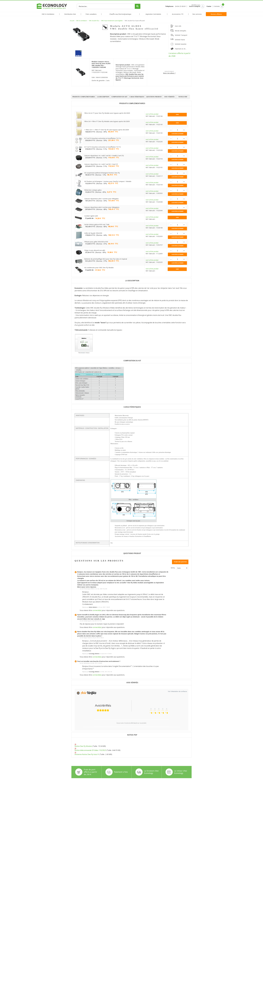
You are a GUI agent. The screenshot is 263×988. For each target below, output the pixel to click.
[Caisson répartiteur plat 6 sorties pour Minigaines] (79, 209)
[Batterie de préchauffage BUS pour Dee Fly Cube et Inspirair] (79, 261)
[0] (219, 6)
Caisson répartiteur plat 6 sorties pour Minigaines (101, 207)
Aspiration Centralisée (153, 14)
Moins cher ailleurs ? (169, 73)
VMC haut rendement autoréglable (112, 21)
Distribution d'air (70, 14)
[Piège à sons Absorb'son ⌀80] (79, 252)
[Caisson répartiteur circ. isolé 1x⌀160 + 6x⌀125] (79, 166)
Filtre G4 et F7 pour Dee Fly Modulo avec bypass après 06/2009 (107, 113)
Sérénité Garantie (180, 44)
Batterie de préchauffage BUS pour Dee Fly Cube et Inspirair (105, 259)
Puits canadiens (91, 14)
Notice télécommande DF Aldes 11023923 (90, 750)
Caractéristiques (136, 97)
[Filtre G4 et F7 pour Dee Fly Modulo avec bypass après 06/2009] (79, 115)
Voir (177, 114)
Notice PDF (182, 97)
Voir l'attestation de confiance (177, 691)
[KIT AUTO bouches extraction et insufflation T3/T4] (79, 140)
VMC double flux (94, 21)
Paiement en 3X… (180, 49)
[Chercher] (137, 6)
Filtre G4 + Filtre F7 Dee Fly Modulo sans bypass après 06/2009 (107, 121)
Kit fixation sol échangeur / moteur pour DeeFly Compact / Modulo (107, 181)
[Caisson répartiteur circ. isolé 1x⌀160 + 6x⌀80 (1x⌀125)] (79, 158)
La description (103, 97)
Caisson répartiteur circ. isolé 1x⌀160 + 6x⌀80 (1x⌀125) (104, 155)
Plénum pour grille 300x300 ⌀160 (96, 242)
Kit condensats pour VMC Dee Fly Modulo (99, 267)
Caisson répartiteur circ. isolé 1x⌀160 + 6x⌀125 (101, 164)
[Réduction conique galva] (79, 192)
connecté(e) (96, 610)
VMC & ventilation (81, 21)
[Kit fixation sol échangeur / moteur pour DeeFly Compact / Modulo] (79, 183)
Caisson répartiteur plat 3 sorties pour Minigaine (101, 199)
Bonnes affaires (216, 14)
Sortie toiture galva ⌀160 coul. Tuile (96, 224)
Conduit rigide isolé (91, 216)
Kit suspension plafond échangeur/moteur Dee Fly (102, 173)
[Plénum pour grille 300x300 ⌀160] (79, 244)
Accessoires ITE (177, 14)
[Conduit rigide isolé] (79, 218)
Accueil (72, 21)
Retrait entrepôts (180, 31)
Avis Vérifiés (169, 97)
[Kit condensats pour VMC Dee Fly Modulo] (79, 270)
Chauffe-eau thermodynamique (120, 14)
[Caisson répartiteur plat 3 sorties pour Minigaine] (79, 201)
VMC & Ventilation (48, 14)
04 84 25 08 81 (180, 6)
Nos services (197, 14)
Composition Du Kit (119, 97)
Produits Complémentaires (83, 97)
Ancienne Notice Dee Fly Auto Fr (87, 754)
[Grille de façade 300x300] (79, 235)
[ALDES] (76, 52)
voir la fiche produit (152, 114)
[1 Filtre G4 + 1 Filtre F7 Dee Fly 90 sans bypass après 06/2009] (79, 132)
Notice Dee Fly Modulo (83, 746)
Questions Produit (154, 97)
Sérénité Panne (180, 40)
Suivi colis (178, 26)
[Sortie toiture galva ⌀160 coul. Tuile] (79, 227)
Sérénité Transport (181, 35)
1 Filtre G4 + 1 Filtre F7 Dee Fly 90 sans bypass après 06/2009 (106, 130)
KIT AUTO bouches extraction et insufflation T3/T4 (102, 138)
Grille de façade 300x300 (93, 233)
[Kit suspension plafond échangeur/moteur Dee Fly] (79, 175)
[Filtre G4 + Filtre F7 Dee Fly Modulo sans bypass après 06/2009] (79, 123)
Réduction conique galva (92, 190)
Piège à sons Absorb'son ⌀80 (94, 250)
